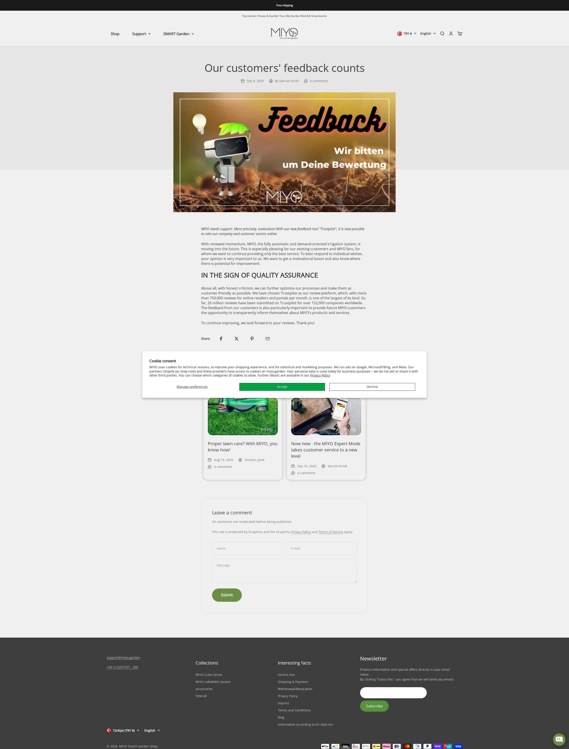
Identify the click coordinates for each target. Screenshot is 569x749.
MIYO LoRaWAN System (213, 682)
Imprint (283, 703)
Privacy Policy (320, 375)
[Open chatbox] (559, 739)
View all (201, 696)
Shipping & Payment (293, 682)
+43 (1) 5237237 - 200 (122, 667)
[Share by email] (267, 338)
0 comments (319, 81)
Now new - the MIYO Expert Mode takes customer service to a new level (325, 450)
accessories (204, 689)
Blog (281, 717)
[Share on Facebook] (220, 338)
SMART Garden (176, 33)
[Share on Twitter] (236, 338)
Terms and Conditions (294, 710)
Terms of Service (331, 532)
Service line (286, 674)
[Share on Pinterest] (252, 338)
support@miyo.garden (123, 657)
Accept (282, 387)
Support (139, 33)
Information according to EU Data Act (305, 724)
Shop (115, 33)
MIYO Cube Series (209, 674)
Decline (372, 387)
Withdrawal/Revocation (295, 689)
